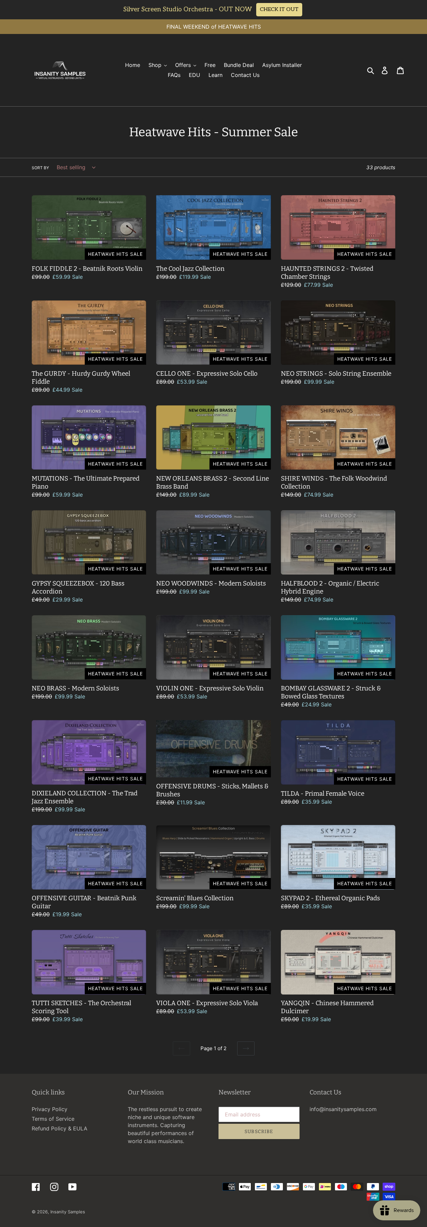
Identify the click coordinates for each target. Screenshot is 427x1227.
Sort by (40, 167)
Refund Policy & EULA (59, 1128)
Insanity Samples (67, 1211)
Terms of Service (53, 1118)
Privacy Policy (49, 1109)
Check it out (279, 9)
